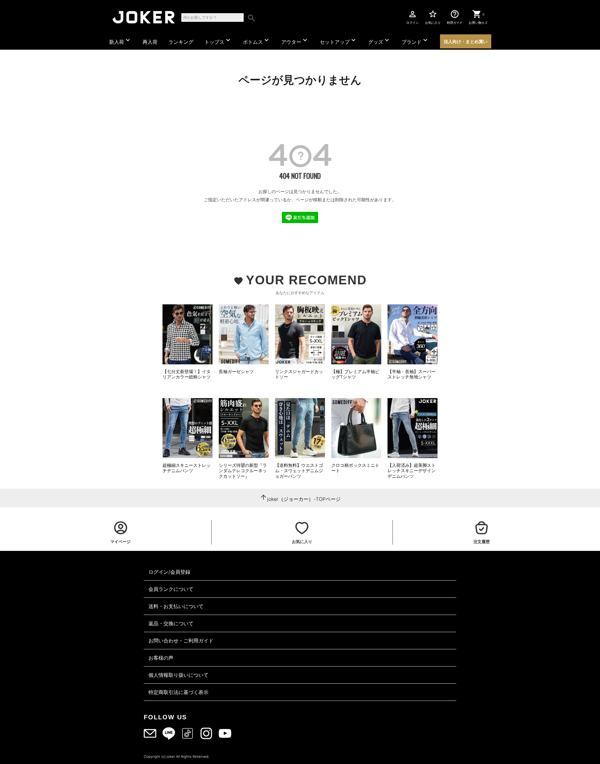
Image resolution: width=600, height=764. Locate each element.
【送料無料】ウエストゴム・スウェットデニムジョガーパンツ (299, 470)
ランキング (180, 42)
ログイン (412, 16)
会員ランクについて (170, 589)
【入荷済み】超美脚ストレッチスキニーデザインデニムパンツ (412, 470)
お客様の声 (160, 658)
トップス (218, 40)
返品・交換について (170, 623)
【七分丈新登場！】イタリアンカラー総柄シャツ (186, 374)
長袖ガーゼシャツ (236, 371)
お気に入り (433, 16)
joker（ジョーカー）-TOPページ (304, 499)
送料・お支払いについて (175, 606)
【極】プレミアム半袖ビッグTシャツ (355, 374)
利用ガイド (454, 16)
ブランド (415, 40)
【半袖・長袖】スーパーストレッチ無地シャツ (412, 374)
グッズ (379, 40)
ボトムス (256, 40)
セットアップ (338, 40)
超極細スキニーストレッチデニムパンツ (186, 467)
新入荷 (120, 40)
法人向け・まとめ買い (466, 41)
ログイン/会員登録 (169, 572)
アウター (295, 40)
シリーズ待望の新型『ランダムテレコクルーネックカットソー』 (243, 470)
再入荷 (150, 42)
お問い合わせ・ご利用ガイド (180, 640)
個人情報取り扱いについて (178, 675)
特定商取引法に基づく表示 (178, 692)
